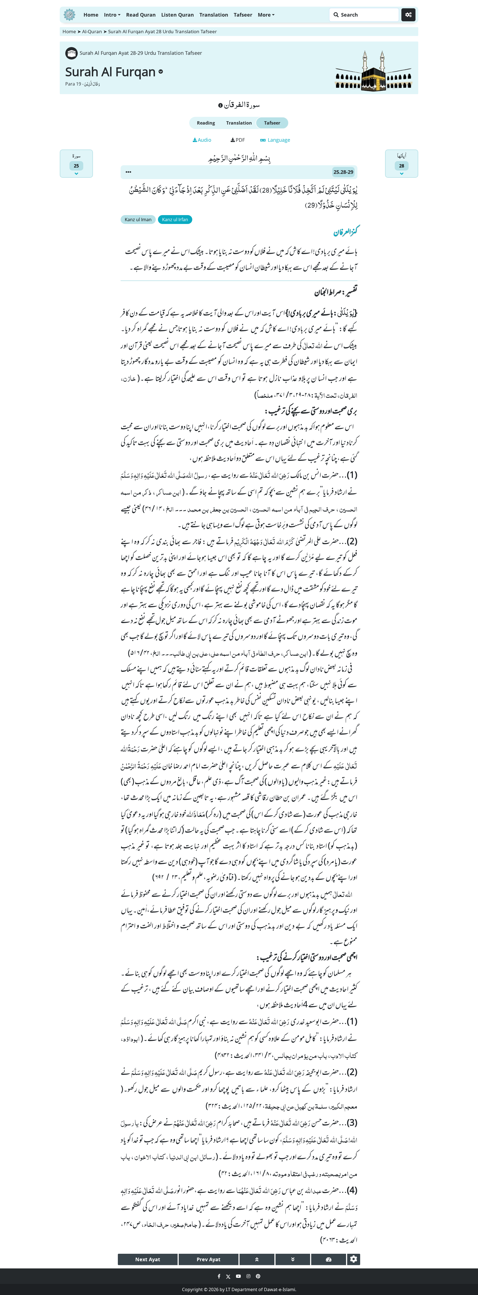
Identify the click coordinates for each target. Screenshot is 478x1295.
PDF (240, 139)
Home (91, 14)
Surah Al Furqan (110, 71)
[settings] (354, 1259)
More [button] (264, 14)
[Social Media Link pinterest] (258, 1276)
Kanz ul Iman (138, 219)
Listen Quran (177, 14)
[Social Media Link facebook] (220, 1276)
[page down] (293, 1259)
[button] (128, 172)
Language (278, 139)
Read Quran (141, 14)
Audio (204, 139)
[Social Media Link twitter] (229, 1276)
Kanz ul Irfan (175, 219)
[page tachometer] (329, 1259)
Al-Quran (92, 31)
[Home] (69, 14)
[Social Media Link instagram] (248, 1276)
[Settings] (408, 14)
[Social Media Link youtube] (239, 1276)
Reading (206, 123)
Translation (213, 14)
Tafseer (243, 14)
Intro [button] (110, 14)
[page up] (257, 1259)
